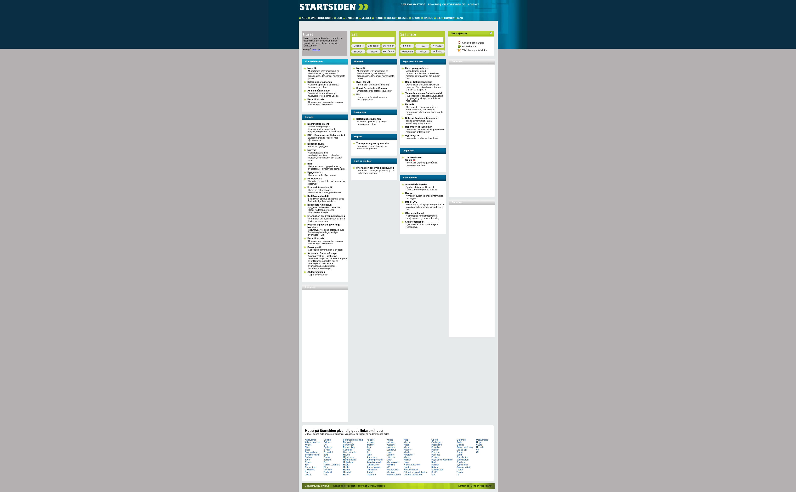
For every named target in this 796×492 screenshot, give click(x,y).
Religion (435, 464)
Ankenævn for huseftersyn (322, 253)
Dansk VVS (411, 202)
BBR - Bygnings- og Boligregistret (326, 135)
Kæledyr (391, 444)
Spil (306, 464)
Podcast (435, 454)
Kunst (390, 439)
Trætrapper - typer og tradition (373, 143)
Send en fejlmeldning (481, 486)
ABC (304, 18)
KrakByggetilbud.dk (318, 196)
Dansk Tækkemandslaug (418, 82)
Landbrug (391, 449)
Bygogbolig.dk (315, 143)
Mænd (407, 457)
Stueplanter (462, 457)
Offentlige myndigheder (415, 472)
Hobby (346, 467)
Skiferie (460, 444)
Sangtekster (437, 469)
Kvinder (390, 442)
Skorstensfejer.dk (414, 221)
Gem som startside (413, 4)
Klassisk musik (374, 462)
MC (388, 467)
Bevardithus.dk (315, 99)
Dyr (325, 444)
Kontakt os (463, 486)
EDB (326, 454)
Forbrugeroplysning (353, 439)
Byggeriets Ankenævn (319, 204)
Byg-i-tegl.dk (363, 82)
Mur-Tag (311, 150)
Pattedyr (435, 447)
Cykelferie (310, 469)
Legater (390, 454)
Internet (370, 444)
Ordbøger (436, 442)
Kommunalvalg (373, 467)
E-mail (327, 449)
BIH (358, 94)
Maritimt (391, 464)
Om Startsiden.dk (453, 4)
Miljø (406, 439)
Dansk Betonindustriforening (372, 88)
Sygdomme (462, 464)
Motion (407, 442)
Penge (379, 18)
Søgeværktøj (463, 467)
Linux (389, 459)
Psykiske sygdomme (442, 459)
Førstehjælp (349, 447)
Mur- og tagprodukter (417, 68)
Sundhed (460, 462)
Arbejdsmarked (312, 442)
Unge (479, 442)
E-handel (328, 452)
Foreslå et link (469, 46)
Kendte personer (374, 459)
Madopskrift (393, 462)
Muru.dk (409, 104)
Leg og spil (461, 449)
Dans (307, 472)
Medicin (390, 472)
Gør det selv (349, 452)
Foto (326, 474)
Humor (449, 18)
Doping (327, 439)
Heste (346, 464)
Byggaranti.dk (315, 172)
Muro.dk (311, 68)
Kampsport (371, 457)
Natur (406, 462)
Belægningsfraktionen (319, 82)
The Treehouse (413, 158)
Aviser (308, 444)
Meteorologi (392, 469)
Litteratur (391, 457)
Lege (389, 452)
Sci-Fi (434, 472)
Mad (460, 18)
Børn (307, 459)
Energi (327, 457)
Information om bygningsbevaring (326, 216)
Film (326, 467)
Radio (434, 462)
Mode (406, 447)
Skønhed (461, 439)
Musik (407, 452)
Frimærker (348, 444)
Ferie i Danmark (332, 464)
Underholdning (322, 18)
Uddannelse (482, 439)
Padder (435, 449)
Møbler (407, 459)
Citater (308, 462)
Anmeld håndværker (318, 90)
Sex (433, 474)
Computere (310, 467)
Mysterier (408, 454)
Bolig (391, 18)
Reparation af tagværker (418, 126)
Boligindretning (312, 454)
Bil (439, 18)
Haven (346, 454)
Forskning (348, 442)
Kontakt (473, 4)
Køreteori (391, 447)
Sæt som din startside (473, 42)
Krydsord (371, 474)
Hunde (346, 469)
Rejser (403, 18)
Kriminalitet (371, 469)
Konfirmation (372, 464)
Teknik (459, 472)
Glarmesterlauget (414, 213)
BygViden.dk (314, 247)
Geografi (347, 449)
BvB (309, 163)
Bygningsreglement (318, 124)
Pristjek (435, 457)
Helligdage (348, 462)
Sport (416, 18)
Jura (368, 452)
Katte (369, 454)
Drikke (327, 442)
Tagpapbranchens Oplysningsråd (423, 93)
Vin (477, 449)
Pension (435, 452)
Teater (459, 469)
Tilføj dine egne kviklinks (474, 50)
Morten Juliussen (376, 486)
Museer (407, 449)
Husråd (316, 49)
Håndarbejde (349, 459)
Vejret (366, 18)
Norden (407, 467)
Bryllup (308, 457)
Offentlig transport (413, 474)
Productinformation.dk (319, 187)
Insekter (370, 442)
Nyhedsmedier (411, 469)
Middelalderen (394, 474)
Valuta (479, 444)
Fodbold (328, 472)
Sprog (459, 452)
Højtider (370, 439)
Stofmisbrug (462, 459)
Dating (428, 18)
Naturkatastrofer (412, 464)
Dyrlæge (328, 447)
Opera (434, 439)
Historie (480, 447)
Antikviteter (310, 439)
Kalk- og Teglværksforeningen (421, 118)
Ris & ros (433, 4)
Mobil (406, 444)
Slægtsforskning (464, 447)
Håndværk (348, 457)
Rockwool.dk (314, 178)
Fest (326, 462)
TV (457, 474)
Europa (327, 459)
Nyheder (352, 18)
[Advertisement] (319, 354)
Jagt (368, 447)
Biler (307, 447)
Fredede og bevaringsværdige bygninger (323, 225)
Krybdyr (370, 472)
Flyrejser (328, 469)
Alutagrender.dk (316, 272)
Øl (477, 452)
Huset (346, 474)
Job (339, 18)
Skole (459, 442)
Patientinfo (436, 444)
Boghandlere (311, 452)
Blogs (308, 449)
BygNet (409, 193)
